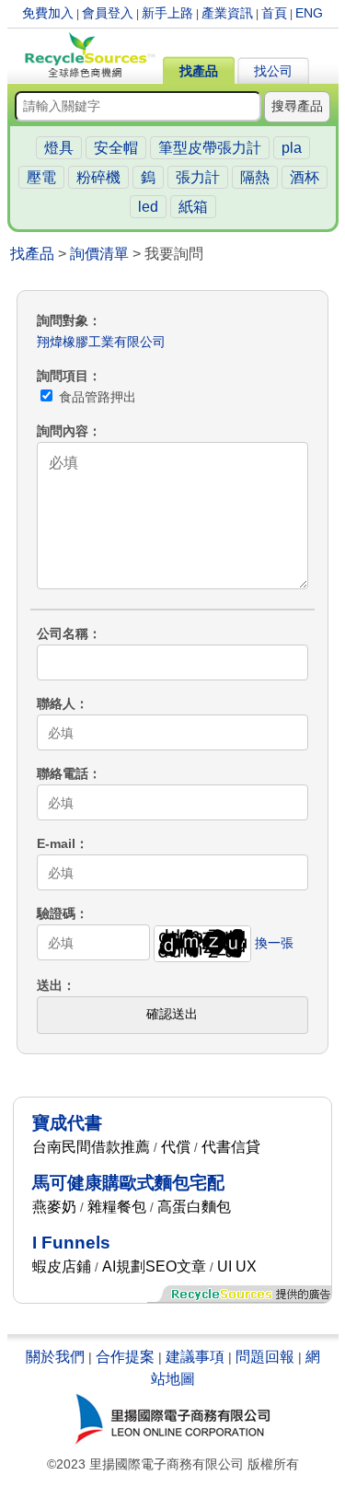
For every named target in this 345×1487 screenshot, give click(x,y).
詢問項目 (62, 375)
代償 (175, 1147)
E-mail (56, 843)
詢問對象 (62, 320)
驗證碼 (56, 913)
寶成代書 (67, 1123)
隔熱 (255, 177)
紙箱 (193, 207)
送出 (50, 985)
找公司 (273, 71)
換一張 (274, 942)
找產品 (198, 71)
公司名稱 (62, 633)
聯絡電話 (62, 773)
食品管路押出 (95, 396)
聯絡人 (56, 703)
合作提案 (125, 1357)
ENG (309, 13)
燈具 (59, 148)
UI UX (237, 1266)
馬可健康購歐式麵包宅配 (128, 1182)
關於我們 (55, 1357)
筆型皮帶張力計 (209, 148)
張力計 (198, 177)
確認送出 (172, 1013)
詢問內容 (62, 431)
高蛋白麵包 (194, 1206)
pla (292, 148)
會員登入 (107, 13)
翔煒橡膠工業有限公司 (101, 341)
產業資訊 (227, 13)
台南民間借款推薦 (91, 1147)
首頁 (274, 13)
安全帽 (116, 148)
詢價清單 (99, 253)
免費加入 (48, 13)
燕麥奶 (54, 1206)
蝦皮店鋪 (61, 1266)
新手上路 (167, 13)
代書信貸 (230, 1147)
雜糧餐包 (116, 1206)
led (148, 207)
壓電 (41, 177)
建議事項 (195, 1357)
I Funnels (71, 1242)
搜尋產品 (297, 106)
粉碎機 (98, 177)
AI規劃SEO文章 (154, 1266)
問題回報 (265, 1357)
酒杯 (304, 177)
